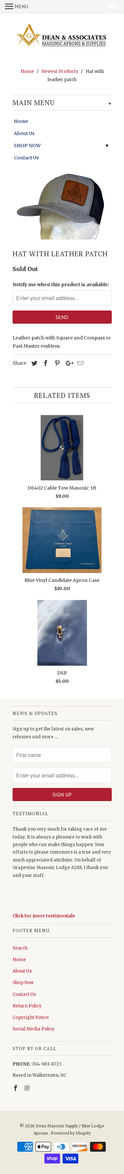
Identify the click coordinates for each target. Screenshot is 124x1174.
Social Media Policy (34, 1029)
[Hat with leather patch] (62, 205)
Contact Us (26, 158)
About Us (24, 133)
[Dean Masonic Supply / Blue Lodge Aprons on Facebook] (16, 1088)
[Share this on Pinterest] (56, 363)
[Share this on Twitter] (33, 363)
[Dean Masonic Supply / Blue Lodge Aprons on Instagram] (27, 1088)
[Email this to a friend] (79, 363)
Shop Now (23, 982)
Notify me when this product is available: (61, 285)
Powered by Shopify (71, 1133)
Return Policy (27, 1006)
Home (21, 121)
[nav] (16, 6)
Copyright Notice (31, 1017)
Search (20, 948)
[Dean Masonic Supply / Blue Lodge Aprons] (62, 36)
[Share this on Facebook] (44, 363)
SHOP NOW (27, 146)
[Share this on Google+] (67, 363)
